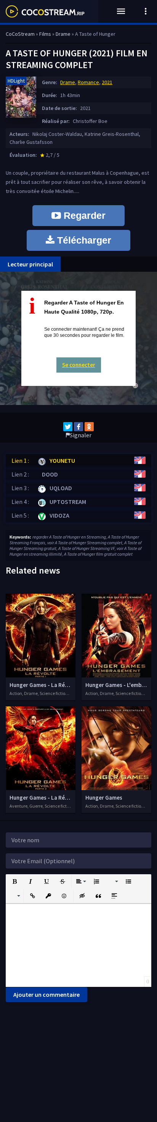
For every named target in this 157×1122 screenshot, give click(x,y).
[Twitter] (67, 426)
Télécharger (82, 240)
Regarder (83, 215)
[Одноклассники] (89, 426)
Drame (67, 82)
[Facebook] (78, 426)
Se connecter (78, 364)
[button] (14, 881)
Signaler (80, 435)
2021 (107, 82)
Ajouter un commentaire (46, 994)
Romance (88, 82)
